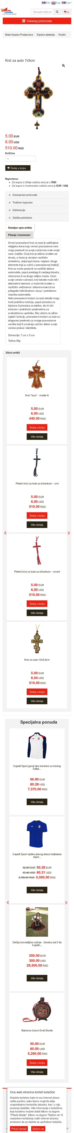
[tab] (37, 195)
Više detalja (37, 436)
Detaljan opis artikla (20, 228)
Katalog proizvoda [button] (39, 20)
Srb (48, 2)
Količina (10, 153)
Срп (68, 2)
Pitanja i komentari (19, 235)
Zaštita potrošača (22, 217)
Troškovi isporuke (23, 202)
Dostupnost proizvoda (25, 194)
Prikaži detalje (19, 1128)
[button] (4, 531)
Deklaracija (19, 210)
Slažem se (38, 1128)
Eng (58, 2)
